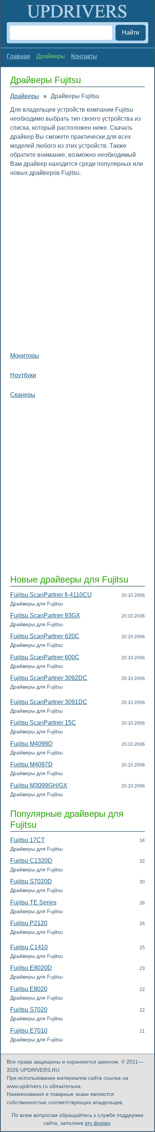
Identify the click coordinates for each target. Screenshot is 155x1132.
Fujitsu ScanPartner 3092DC (48, 678)
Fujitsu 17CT (27, 840)
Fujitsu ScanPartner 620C (44, 636)
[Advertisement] (77, 262)
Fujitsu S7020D (31, 881)
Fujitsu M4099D (31, 744)
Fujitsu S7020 (28, 1009)
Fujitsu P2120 (28, 923)
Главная (18, 56)
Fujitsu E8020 (28, 989)
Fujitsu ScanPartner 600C (44, 657)
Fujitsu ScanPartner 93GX (45, 615)
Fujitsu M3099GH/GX (38, 785)
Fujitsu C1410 (29, 947)
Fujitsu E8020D (31, 968)
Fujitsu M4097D (31, 764)
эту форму (97, 1123)
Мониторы (24, 355)
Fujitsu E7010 (28, 1030)
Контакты (84, 56)
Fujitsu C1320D (31, 860)
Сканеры (22, 394)
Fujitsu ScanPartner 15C (43, 722)
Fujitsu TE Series (33, 902)
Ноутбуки (23, 375)
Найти (130, 32)
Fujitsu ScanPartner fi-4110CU (51, 595)
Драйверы (24, 96)
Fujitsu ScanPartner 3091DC (48, 702)
